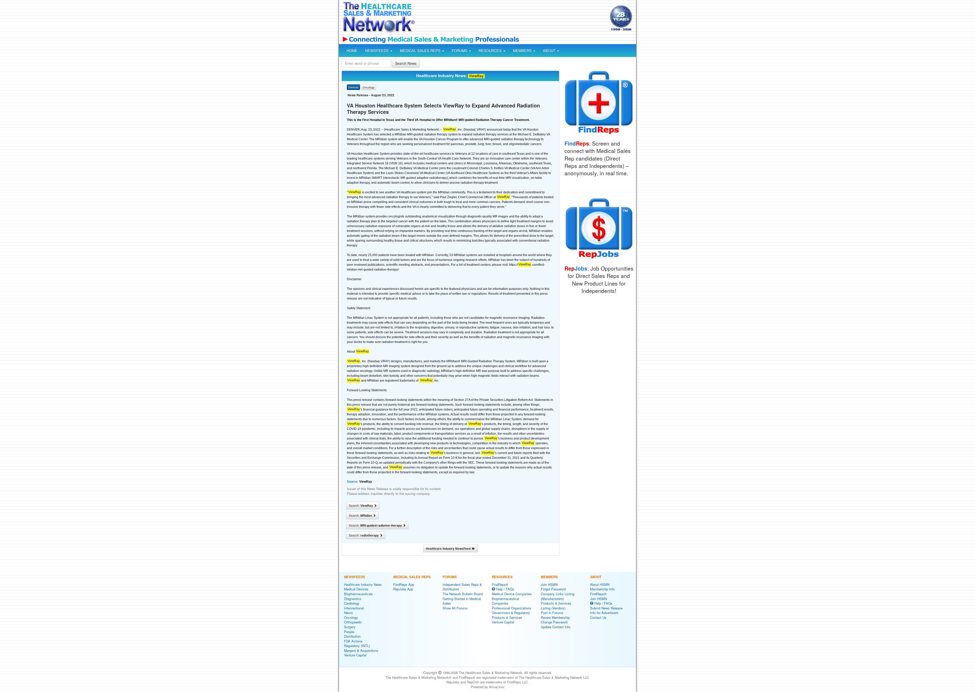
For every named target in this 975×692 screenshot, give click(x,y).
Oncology (351, 617)
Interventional (354, 608)
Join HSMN (549, 584)
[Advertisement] (511, 18)
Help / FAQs (504, 589)
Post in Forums (552, 612)
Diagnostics (352, 598)
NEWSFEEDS (377, 50)
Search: (361, 505)
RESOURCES (491, 50)
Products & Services (507, 617)
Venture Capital (355, 655)
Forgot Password (553, 589)
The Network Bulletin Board (463, 593)
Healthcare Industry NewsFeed (449, 548)
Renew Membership (555, 617)
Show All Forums (455, 608)
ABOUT (550, 50)
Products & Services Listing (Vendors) (556, 605)
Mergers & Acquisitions (361, 650)
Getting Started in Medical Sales (462, 601)
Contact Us (598, 617)
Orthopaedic (353, 622)
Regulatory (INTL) (357, 645)
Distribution (352, 636)
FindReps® (500, 584)
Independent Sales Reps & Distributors (462, 587)
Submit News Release (606, 608)
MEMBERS (523, 50)
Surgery (349, 626)
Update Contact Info (555, 626)
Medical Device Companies (512, 593)
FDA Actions (353, 641)
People (349, 631)
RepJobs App (403, 589)
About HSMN (599, 584)
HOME (352, 50)
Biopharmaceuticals (358, 593)
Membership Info (602, 589)
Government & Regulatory (511, 612)
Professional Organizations (511, 608)
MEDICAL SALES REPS (421, 50)
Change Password (554, 622)
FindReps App (403, 584)
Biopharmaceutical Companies (505, 601)
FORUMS (460, 50)
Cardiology (352, 603)
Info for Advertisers (604, 612)
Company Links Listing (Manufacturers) (557, 596)
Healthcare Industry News (363, 584)
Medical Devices (356, 589)
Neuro (348, 612)
